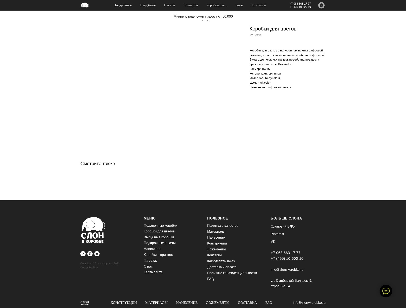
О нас (148, 266)
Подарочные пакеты (160, 243)
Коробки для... (216, 5)
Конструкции (124, 303)
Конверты (191, 5)
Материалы (156, 303)
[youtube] (97, 253)
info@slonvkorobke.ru (309, 302)
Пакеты (169, 5)
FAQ (268, 303)
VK (273, 241)
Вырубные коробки (159, 237)
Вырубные (148, 5)
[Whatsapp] (321, 5)
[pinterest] (90, 253)
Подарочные (123, 5)
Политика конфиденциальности (232, 273)
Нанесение (187, 303)
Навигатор (152, 249)
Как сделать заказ (221, 261)
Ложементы (217, 303)
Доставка (247, 303)
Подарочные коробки (160, 225)
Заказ (239, 5)
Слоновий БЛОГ (283, 226)
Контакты (259, 5)
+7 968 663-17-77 (300, 3)
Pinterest (277, 234)
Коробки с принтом (158, 255)
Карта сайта (153, 272)
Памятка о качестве (222, 225)
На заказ (150, 260)
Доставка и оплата (221, 267)
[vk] (83, 253)
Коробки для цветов (159, 231)
